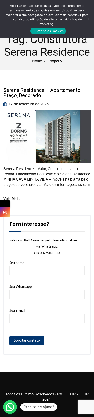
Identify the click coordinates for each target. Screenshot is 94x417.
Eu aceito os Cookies (48, 31)
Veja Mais (11, 199)
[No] (88, 19)
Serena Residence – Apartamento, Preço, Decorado (42, 92)
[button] (10, 407)
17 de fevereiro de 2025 (29, 104)
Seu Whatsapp (20, 287)
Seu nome (16, 263)
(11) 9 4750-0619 (47, 253)
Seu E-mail (17, 311)
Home (37, 61)
